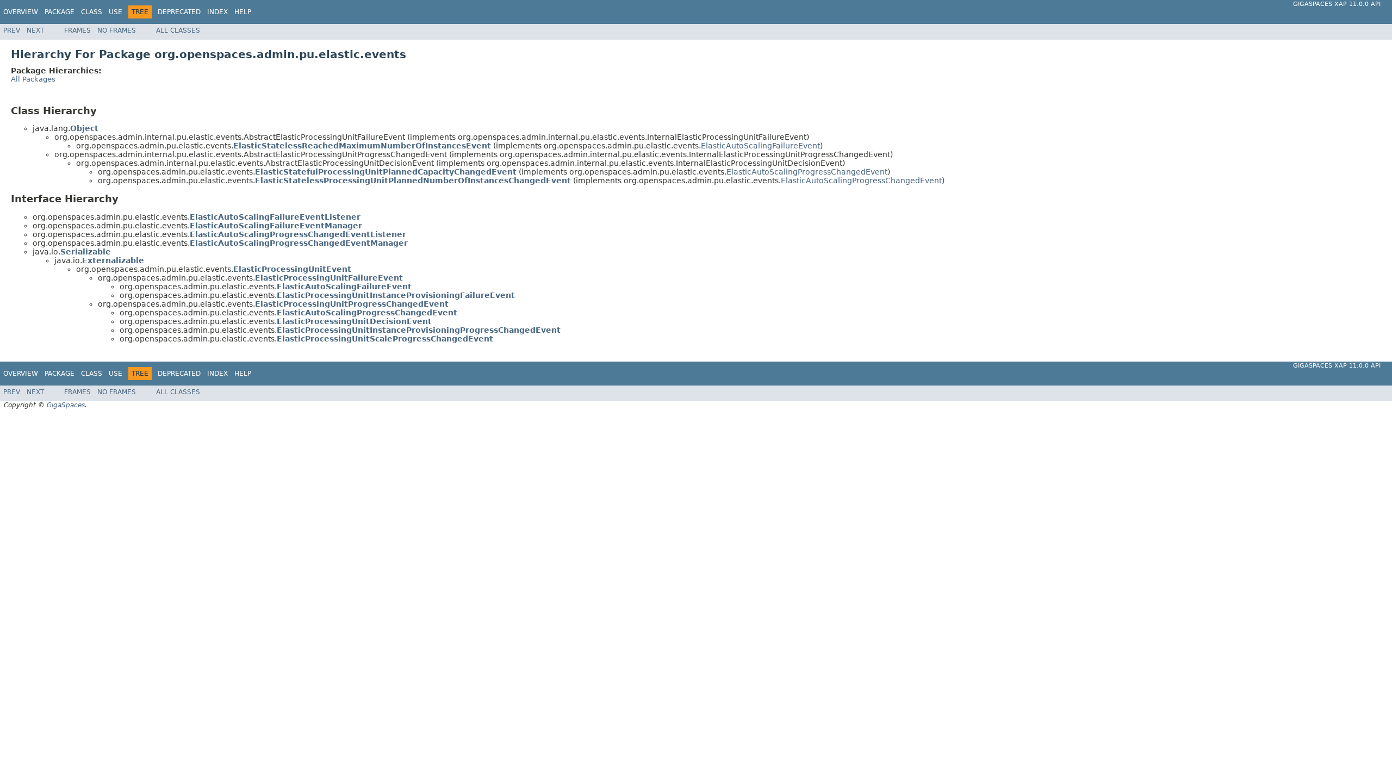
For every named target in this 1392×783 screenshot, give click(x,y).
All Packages (33, 79)
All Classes (178, 30)
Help (242, 12)
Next (35, 30)
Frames (77, 30)
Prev (11, 30)
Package (59, 12)
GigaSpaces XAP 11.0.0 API (1337, 4)
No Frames (116, 30)
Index (217, 12)
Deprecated (179, 12)
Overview (20, 12)
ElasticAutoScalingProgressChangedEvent (806, 171)
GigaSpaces (66, 405)
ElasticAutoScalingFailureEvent (760, 145)
